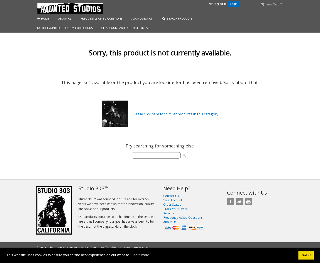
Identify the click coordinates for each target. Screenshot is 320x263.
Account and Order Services (126, 28)
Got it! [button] (306, 255)
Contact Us (171, 196)
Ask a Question (142, 18)
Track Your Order (175, 209)
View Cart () (273, 4)
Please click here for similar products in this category (175, 114)
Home (44, 18)
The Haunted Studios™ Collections (66, 28)
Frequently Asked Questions (101, 18)
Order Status (172, 204)
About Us (65, 18)
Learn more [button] (140, 255)
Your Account (172, 200)
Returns (168, 213)
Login (233, 3)
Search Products (179, 18)
